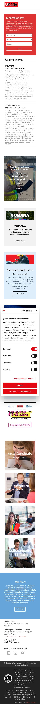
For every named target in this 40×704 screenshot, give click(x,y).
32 (34, 199)
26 (22, 199)
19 (9, 199)
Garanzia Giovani (20, 520)
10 (22, 197)
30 (30, 199)
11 (24, 197)
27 (24, 199)
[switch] (34, 356)
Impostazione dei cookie (23, 378)
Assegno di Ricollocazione (20, 487)
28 (26, 199)
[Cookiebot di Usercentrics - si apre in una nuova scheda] (23, 310)
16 (33, 197)
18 (7, 199)
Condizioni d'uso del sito (24, 691)
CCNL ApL (17, 697)
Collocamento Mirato (20, 553)
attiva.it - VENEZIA (31, 702)
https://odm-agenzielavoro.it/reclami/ (22, 686)
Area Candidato (20, 454)
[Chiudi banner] (36, 311)
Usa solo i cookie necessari (20, 392)
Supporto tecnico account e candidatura (20, 663)
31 (32, 199)
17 (5, 199)
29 (28, 199)
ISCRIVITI (20, 609)
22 (15, 199)
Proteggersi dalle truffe (20, 665)
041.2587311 (11, 636)
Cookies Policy (18, 695)
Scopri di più (20, 189)
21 (13, 199)
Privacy (7, 693)
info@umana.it (22, 636)
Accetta (20, 385)
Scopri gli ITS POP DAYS (20, 425)
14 (29, 197)
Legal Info (9, 691)
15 (31, 197)
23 (17, 199)
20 (11, 199)
